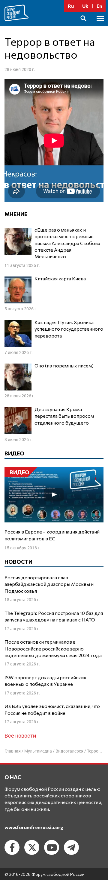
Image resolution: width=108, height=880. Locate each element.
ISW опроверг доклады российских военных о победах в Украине (45, 680)
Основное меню (100, 25)
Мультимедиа (38, 751)
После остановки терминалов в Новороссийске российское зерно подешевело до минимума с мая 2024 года (53, 648)
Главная (12, 751)
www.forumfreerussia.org (33, 827)
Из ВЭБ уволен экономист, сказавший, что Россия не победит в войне (52, 709)
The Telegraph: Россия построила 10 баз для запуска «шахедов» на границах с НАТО (53, 616)
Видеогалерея (69, 751)
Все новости (20, 735)
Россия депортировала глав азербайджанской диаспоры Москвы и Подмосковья (49, 584)
